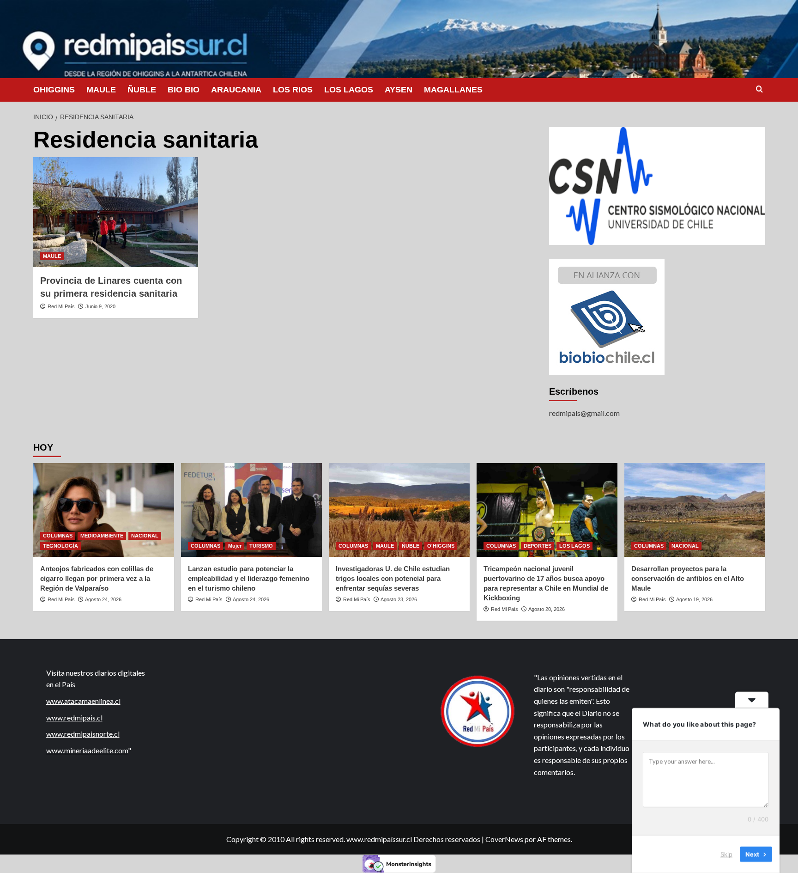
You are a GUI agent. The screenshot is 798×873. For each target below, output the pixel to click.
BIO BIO (184, 89)
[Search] (759, 89)
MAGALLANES (453, 89)
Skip (726, 854)
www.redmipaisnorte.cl (83, 733)
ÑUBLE (141, 89)
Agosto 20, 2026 (546, 609)
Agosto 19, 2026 (694, 599)
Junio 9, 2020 (100, 306)
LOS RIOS (293, 89)
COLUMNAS (58, 535)
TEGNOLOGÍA (60, 546)
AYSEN (398, 89)
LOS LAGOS (348, 89)
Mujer (235, 546)
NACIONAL (144, 535)
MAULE (101, 89)
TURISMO (261, 546)
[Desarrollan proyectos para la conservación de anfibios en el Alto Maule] (694, 510)
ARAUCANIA (236, 89)
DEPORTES (537, 546)
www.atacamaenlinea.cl (83, 700)
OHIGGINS (54, 89)
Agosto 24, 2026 (103, 599)
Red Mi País (61, 306)
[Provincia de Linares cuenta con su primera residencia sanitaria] (115, 212)
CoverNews (504, 839)
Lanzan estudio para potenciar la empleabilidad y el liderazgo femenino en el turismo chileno (248, 578)
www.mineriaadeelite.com (87, 750)
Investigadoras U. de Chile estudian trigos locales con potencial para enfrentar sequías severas (393, 578)
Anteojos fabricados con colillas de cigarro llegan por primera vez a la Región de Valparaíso (96, 578)
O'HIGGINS (440, 546)
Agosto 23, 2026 (399, 599)
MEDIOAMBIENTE (101, 535)
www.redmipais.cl (74, 717)
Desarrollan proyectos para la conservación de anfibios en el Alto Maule (687, 578)
